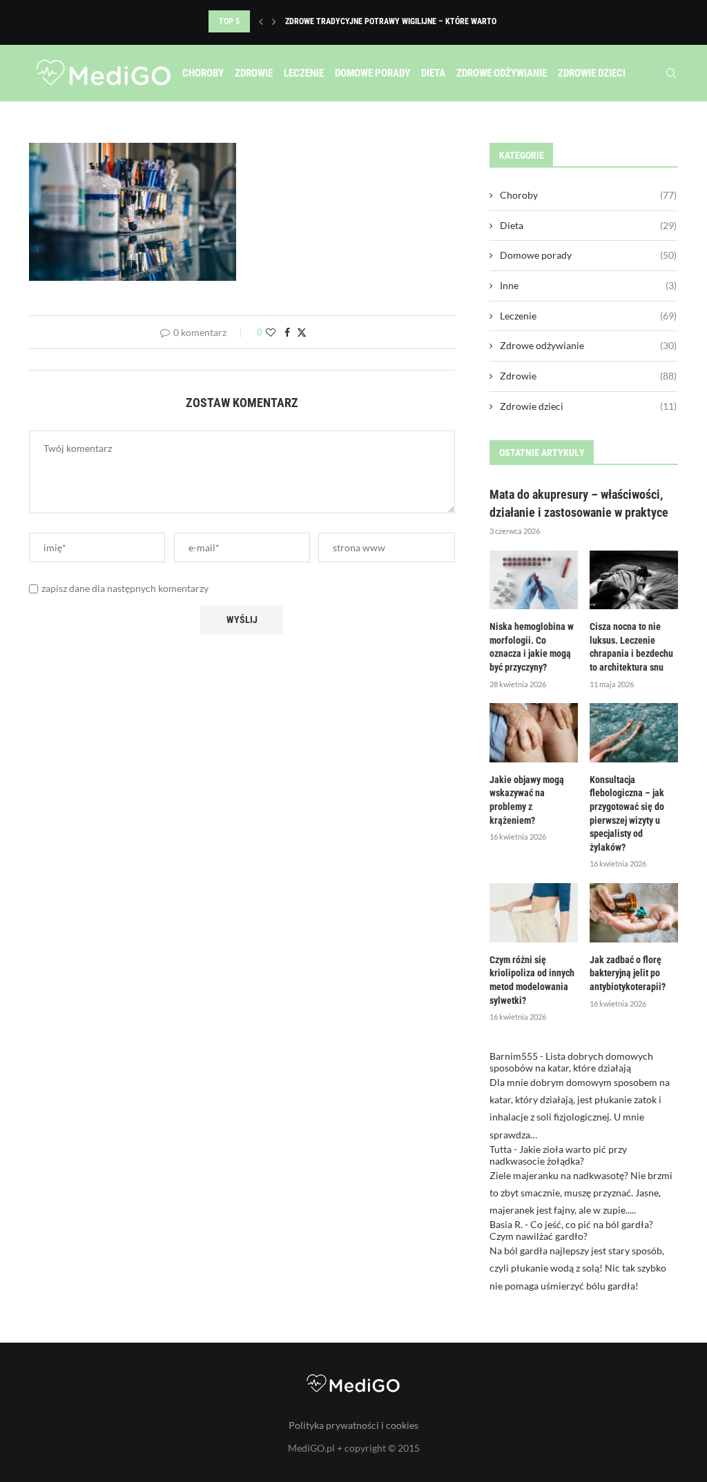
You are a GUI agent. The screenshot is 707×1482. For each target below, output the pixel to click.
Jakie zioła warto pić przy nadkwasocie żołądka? (558, 1155)
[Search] (671, 73)
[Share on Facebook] (287, 332)
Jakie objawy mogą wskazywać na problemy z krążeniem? (527, 800)
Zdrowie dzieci (592, 73)
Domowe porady (372, 73)
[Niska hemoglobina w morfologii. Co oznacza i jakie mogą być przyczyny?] (534, 580)
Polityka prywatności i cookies (353, 1425)
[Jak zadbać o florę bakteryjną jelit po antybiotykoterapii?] (634, 912)
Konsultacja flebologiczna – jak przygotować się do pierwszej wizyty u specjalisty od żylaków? (627, 813)
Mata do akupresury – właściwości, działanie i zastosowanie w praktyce (579, 503)
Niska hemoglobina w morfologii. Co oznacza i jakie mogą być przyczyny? (532, 647)
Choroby (203, 73)
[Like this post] (270, 332)
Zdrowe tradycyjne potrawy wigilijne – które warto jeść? (402, 21)
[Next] (274, 21)
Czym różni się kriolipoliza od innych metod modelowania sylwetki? (532, 980)
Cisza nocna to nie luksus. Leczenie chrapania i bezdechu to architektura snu (631, 647)
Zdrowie (254, 73)
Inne (588, 285)
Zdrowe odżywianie (501, 73)
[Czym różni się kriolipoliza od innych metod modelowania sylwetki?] (534, 912)
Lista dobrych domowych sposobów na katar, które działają (571, 1062)
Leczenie (304, 73)
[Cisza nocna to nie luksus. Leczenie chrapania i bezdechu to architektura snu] (634, 580)
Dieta (433, 73)
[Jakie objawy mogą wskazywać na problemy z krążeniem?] (534, 732)
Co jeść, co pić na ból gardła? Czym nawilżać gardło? (571, 1230)
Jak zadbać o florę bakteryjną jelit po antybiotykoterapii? (628, 973)
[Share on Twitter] (302, 332)
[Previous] (261, 21)
